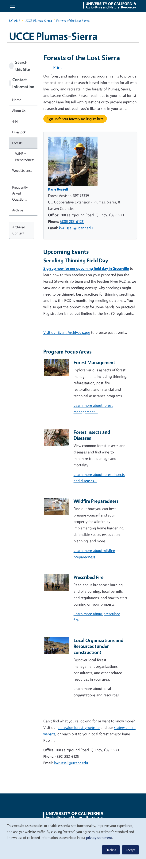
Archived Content (18, 230)
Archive (17, 210)
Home (16, 99)
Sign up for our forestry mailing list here (75, 118)
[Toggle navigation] (12, 6)
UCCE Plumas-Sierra (38, 21)
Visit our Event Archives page (66, 332)
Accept (130, 850)
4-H (15, 121)
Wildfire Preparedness (24, 156)
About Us (18, 110)
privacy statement (99, 837)
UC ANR (14, 21)
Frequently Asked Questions (20, 193)
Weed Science (22, 170)
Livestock (19, 132)
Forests (17, 143)
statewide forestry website (79, 727)
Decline (111, 850)
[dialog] (73, 838)
